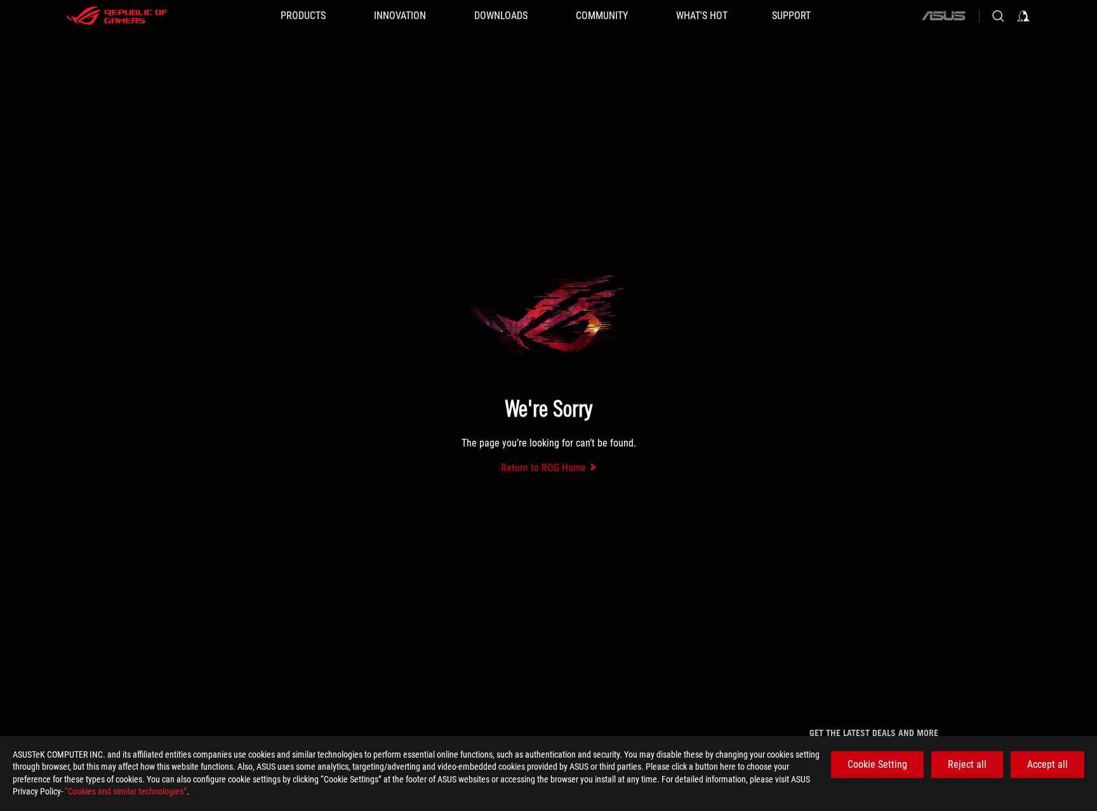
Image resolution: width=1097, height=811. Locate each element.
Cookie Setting (877, 764)
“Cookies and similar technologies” (126, 791)
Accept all (1047, 764)
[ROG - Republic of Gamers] (117, 15)
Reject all (967, 764)
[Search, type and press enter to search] (998, 16)
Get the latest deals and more (873, 733)
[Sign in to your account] (1023, 16)
